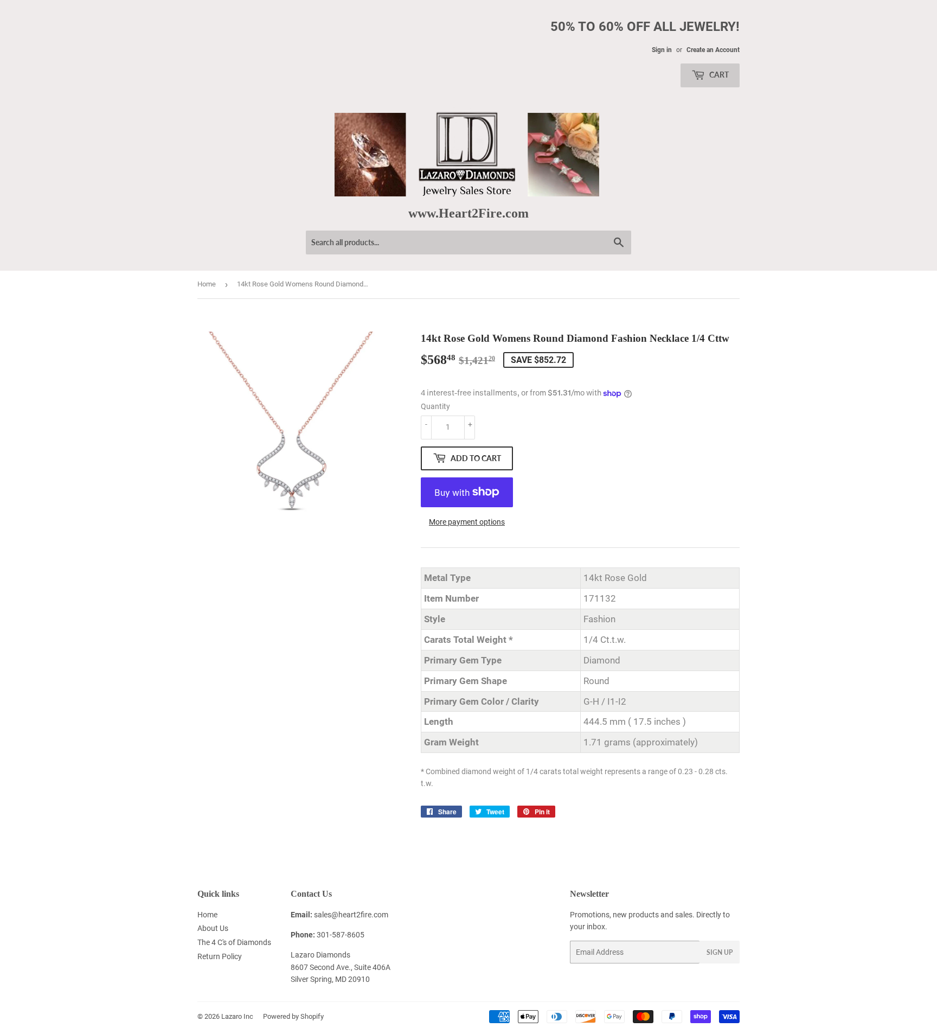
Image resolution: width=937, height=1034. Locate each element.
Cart (718, 74)
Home (206, 284)
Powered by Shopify (293, 1016)
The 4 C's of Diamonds (234, 942)
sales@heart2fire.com (351, 914)
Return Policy (219, 956)
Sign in (662, 50)
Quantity (435, 406)
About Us (212, 928)
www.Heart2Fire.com (468, 213)
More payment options (467, 522)
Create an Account (713, 50)
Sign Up (720, 952)
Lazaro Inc (237, 1016)
